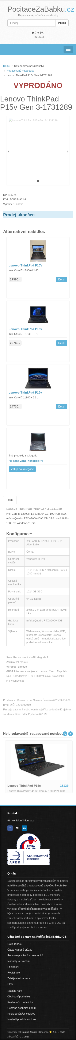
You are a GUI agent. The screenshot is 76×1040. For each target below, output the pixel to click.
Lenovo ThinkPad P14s (23, 785)
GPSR (11, 984)
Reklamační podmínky (20, 1002)
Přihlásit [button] (39, 37)
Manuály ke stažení (18, 961)
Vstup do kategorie (22, 469)
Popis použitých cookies (21, 1013)
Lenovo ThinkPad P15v (25, 329)
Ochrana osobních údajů (21, 1008)
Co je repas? (14, 944)
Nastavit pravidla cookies (21, 1019)
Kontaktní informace (23, 820)
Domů (6, 66)
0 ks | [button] (39, 32)
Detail (61, 279)
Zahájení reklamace (18, 978)
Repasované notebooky (20, 70)
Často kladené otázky (19, 949)
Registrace (13, 972)
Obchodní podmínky (18, 996)
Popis (10, 499)
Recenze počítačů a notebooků (25, 955)
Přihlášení (13, 966)
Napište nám (14, 990)
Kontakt (33, 1032)
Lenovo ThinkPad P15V (25, 265)
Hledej (62, 22)
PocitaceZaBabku (41, 9)
